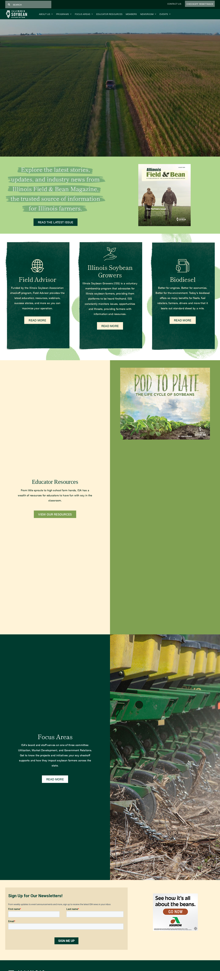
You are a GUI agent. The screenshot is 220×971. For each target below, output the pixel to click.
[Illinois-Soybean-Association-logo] (16, 11)
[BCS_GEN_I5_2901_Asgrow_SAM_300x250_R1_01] (175, 895)
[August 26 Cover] (164, 165)
